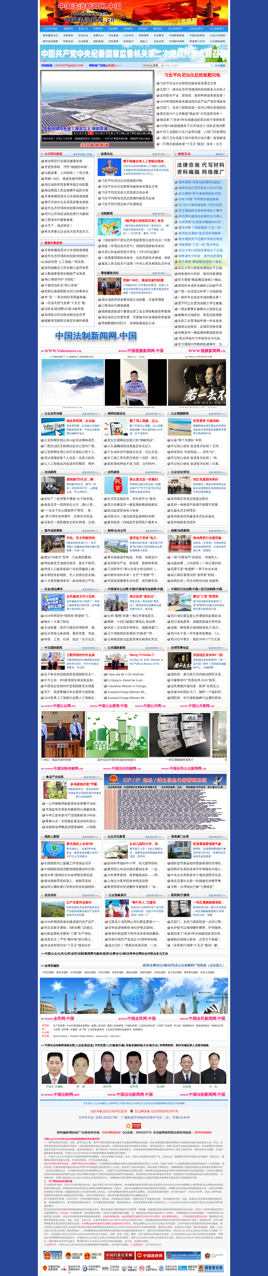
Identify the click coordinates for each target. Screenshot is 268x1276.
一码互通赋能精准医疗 (107, 759)
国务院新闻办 (203, 1025)
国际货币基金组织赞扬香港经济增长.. (196, 863)
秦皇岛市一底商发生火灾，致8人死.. (69, 504)
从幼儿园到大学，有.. (145, 844)
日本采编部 (104, 972)
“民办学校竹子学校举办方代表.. (200, 302)
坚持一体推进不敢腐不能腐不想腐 (194, 504)
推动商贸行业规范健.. (208, 538)
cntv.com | (115, 1036)
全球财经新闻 (176, 41)
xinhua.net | (102, 1036)
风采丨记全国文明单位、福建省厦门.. (133, 627)
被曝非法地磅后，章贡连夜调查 (200, 278)
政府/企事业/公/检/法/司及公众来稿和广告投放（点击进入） (184, 965)
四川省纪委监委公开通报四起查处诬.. (196, 615)
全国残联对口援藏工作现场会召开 (67, 863)
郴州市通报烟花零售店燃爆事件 (200, 337)
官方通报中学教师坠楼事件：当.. (200, 308)
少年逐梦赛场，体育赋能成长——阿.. (133, 875)
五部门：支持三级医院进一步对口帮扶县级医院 (193, 107)
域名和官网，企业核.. (81, 420)
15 (149, 133)
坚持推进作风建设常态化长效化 (193, 516)
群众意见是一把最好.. (145, 479)
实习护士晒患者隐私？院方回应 (200, 205)
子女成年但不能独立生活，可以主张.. (133, 452)
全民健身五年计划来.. (81, 596)
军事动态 (68, 41)
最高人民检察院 (115, 1025)
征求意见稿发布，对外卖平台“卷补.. (132, 498)
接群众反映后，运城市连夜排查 (200, 290)
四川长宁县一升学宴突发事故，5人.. (196, 633)
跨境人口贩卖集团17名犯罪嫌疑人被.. (70, 569)
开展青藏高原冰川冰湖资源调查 (66, 196)
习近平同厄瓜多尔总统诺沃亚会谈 (125, 192)
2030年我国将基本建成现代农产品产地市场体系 (193, 101)
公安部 (160, 1025)
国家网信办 (188, 1025)
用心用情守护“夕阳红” (60, 279)
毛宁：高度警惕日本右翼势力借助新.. (70, 692)
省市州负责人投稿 (82, 154)
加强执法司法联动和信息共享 (65, 314)
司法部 (177, 1025)
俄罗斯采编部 (191, 972)
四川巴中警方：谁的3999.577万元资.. (196, 639)
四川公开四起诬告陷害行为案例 (66, 214)
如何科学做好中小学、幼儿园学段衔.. (133, 863)
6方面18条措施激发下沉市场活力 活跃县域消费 (192, 125)
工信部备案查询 (96, 1029)
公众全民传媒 (53, 413)
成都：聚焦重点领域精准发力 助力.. (195, 627)
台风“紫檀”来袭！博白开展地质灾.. (131, 615)
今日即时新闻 (53, 153)
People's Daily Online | (82, 1036)
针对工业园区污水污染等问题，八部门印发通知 (193, 132)
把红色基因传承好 (205, 479)
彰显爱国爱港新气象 (207, 844)
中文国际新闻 (53, 647)
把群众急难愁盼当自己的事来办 (66, 291)
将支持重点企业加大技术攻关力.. (67, 231)
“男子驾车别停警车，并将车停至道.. (69, 516)
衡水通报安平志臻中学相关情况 (200, 239)
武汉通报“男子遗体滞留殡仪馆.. (200, 193)
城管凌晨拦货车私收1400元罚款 (200, 188)
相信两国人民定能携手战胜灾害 (66, 190)
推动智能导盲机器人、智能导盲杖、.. (70, 881)
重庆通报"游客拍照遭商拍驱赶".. (201, 182)
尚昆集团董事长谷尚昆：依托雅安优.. (133, 580)
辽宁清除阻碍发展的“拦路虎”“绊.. (130, 633)
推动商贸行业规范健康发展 (63, 161)
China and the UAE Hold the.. (126, 674)
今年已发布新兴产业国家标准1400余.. (71, 815)
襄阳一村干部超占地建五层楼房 (200, 325)
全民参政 (113, 35)
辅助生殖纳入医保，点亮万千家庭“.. (196, 939)
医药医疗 (129, 41)
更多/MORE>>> (160, 154)
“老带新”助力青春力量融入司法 (170, 759)
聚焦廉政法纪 (50, 35)
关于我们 (88, 1103)
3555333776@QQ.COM (69, 65)
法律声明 (113, 1103)
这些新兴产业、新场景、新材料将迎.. (133, 563)
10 (122, 133)
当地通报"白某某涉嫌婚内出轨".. (201, 222)
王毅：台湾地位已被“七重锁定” (192, 886)
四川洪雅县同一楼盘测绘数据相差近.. (133, 504)
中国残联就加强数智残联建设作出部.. (70, 869)
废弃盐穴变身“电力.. (144, 538)
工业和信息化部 (147, 1025)
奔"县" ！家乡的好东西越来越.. (66, 297)
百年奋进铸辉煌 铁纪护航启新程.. (131, 927)
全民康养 (113, 41)
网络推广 (220, 154)
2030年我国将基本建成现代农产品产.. (70, 921)
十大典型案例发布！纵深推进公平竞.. (70, 580)
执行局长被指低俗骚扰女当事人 (200, 216)
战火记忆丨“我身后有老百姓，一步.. (133, 945)
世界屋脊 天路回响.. (207, 420)
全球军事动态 (180, 647)
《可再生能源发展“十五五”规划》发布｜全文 (191, 144)
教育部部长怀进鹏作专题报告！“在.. (132, 886)
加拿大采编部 (207, 972)
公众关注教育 (116, 836)
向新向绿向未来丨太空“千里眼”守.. (131, 575)
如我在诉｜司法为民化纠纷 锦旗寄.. (195, 580)
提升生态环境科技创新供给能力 (66, 208)
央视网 (73, 1029)
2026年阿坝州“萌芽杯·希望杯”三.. (67, 615)
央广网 (82, 1029)
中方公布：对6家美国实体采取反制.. (69, 680)
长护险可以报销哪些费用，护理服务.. (196, 927)
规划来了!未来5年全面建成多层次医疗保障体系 (192, 119)
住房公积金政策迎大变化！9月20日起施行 (130, 252)
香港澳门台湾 (197, 41)
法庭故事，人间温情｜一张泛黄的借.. (196, 563)
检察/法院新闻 (180, 530)
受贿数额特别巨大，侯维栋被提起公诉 (128, 323)
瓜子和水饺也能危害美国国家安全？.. (70, 674)
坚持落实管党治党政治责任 (189, 498)
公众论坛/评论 (180, 472)
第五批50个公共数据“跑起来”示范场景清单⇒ (191, 113)
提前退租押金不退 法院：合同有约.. (132, 463)
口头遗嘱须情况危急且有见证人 (129, 446)
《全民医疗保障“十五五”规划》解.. (195, 945)
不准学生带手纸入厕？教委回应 (200, 343)
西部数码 (137, 1029)
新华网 (65, 1029)
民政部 (168, 1025)
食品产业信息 (55, 776)
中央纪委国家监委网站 (78, 1025)
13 (138, 133)
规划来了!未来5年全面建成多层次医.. (196, 933)
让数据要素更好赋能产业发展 (65, 273)
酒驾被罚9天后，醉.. (81, 479)
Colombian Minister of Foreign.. (127, 686)
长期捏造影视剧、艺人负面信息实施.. (70, 575)
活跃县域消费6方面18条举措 (64, 308)
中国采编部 (48, 972)
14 (143, 133)
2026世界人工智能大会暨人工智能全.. (70, 697)
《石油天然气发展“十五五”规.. (66, 303)
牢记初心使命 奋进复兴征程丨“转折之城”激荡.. (107, 138)
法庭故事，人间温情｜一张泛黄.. (67, 172)
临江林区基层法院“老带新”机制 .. (194, 575)
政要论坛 (98, 35)
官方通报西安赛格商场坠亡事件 (200, 210)
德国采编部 (132, 972)
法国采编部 (160, 972)
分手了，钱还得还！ (59, 225)
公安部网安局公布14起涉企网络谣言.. (70, 440)
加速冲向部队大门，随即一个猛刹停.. (196, 692)
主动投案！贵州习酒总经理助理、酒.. (70, 627)
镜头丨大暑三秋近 (56, 621)
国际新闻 (98, 41)
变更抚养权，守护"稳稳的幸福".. (67, 167)
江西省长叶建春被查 (59, 219)
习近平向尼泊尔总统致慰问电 (192, 75)
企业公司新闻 (217, 35)
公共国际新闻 (217, 41)
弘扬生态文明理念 (183, 510)
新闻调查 (144, 35)
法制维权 (68, 35)
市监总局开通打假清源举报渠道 (200, 314)
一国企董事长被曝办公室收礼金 (200, 272)
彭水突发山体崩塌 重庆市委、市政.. (70, 633)
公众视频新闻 (180, 413)
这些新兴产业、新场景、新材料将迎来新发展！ (193, 95)
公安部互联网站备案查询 (118, 1029)
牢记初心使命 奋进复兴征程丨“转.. (194, 457)
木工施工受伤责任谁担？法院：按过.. (133, 457)
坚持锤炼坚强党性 (183, 522)
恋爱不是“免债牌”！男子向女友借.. (195, 569)
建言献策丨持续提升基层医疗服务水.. (133, 522)
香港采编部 (62, 972)
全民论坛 (83, 35)
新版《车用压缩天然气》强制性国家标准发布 (132, 246)
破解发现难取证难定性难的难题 (66, 320)
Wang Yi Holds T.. (142, 655)
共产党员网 (59, 1025)
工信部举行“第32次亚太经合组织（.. (132, 569)
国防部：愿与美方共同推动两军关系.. (196, 674)
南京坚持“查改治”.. (143, 596)
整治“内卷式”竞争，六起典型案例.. (68, 557)
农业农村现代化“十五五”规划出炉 (67, 945)
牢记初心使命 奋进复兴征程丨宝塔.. (195, 446)
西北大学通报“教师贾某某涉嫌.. (200, 331)
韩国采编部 (146, 972)
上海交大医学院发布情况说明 (127, 881)
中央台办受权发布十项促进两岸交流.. (196, 875)
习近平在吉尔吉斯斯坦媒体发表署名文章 (188, 83)
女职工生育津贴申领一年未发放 (200, 284)
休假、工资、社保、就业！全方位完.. (70, 639)
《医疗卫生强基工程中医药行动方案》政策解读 (193, 138)
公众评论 (129, 35)
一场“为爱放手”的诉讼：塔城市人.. (195, 557)
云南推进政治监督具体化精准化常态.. (133, 639)
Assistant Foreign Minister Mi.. (126, 692)
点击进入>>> (113, 65)
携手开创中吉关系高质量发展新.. (67, 202)
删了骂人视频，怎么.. (145, 420)
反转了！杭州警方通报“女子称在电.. (69, 498)
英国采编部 (118, 972)
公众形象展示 (117, 895)
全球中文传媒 (72, 11)
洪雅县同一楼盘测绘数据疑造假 (200, 296)
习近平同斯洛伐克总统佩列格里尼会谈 (128, 198)
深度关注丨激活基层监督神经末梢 (130, 516)
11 (128, 133)
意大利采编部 (175, 972)
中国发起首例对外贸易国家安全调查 (69, 686)
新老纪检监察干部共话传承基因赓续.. (134, 933)
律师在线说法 (116, 413)
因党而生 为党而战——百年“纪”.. (194, 452)
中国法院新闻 (197, 35)
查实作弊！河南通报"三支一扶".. (201, 227)
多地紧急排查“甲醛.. (84, 784)
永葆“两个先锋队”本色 (186, 440)
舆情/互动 (184, 153)
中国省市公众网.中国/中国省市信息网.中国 (135, 589)
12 (133, 133)
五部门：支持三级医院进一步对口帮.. (196, 921)
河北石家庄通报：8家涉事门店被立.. (69, 927)
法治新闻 (83, 41)
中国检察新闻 (176, 35)
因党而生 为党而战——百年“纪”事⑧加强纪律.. (51, 138)
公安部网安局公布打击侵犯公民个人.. (70, 452)
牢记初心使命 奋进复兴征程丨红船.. (195, 463)
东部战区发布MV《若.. (208, 655)
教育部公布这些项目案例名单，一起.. (133, 869)
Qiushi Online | (61, 1036)
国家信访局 (217, 1025)
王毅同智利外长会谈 (81, 655)
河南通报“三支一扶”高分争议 (199, 244)
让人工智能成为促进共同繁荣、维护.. (70, 463)
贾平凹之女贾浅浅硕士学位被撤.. (200, 267)
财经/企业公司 (117, 530)
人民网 (56, 1029)
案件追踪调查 (53, 530)
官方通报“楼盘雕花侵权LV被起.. (201, 261)
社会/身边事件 (54, 589)
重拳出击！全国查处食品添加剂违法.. (71, 821)
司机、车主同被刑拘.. (81, 538)
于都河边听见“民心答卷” (62, 285)
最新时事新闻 (53, 243)
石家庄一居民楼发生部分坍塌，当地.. (70, 522)
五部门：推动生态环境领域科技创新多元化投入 (193, 89)
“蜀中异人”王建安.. (144, 902)
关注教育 (159, 35)
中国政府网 (131, 1025)
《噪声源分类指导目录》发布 (143, 220)
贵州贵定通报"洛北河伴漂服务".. (201, 233)
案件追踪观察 (50, 41)
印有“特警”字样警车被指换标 (199, 199)
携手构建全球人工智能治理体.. (144, 161)
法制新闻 (107, 213)
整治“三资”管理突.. (206, 596)
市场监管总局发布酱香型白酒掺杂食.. (71, 809)
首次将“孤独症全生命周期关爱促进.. (69, 875)
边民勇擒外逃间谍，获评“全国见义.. (196, 686)
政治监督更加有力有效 (123, 510)
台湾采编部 (76, 972)
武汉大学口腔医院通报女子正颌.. (201, 250)
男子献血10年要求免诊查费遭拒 (200, 319)
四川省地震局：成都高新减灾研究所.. (196, 621)
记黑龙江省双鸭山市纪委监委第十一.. (134, 921)
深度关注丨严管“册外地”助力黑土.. (68, 939)
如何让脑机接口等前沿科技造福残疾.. (70, 886)
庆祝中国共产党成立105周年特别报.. (133, 939)
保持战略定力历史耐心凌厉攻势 (66, 267)
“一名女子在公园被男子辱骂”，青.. (68, 510)
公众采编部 (100, 1103)
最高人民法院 (98, 1025)
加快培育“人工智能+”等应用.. (64, 262)
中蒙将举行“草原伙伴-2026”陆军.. (194, 680)
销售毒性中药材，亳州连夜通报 (200, 256)
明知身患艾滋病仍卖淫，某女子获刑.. (70, 563)
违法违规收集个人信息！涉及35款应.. (70, 457)
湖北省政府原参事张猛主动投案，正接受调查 (132, 299)
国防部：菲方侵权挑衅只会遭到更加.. (196, 697)
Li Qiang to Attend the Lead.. (125, 680)
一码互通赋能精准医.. (208, 902)
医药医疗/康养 (180, 895)
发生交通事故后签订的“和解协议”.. (131, 440)
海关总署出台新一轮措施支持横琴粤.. (196, 881)
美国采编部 (90, 972)
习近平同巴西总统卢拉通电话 (121, 204)
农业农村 (159, 41)
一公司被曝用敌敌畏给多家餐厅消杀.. (71, 803)
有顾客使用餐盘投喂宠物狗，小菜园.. (71, 827)
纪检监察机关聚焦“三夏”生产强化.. (68, 933)
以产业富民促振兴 (79, 902)
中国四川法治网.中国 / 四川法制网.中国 (196, 589)
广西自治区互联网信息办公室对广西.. (70, 446)
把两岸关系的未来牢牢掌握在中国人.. (196, 869)
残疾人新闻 (52, 836)
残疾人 (144, 41)
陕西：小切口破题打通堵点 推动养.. (132, 621)
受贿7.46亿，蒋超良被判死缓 (65, 178)
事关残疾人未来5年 (80, 844)
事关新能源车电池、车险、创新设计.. (133, 557)
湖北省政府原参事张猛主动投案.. (67, 184)
